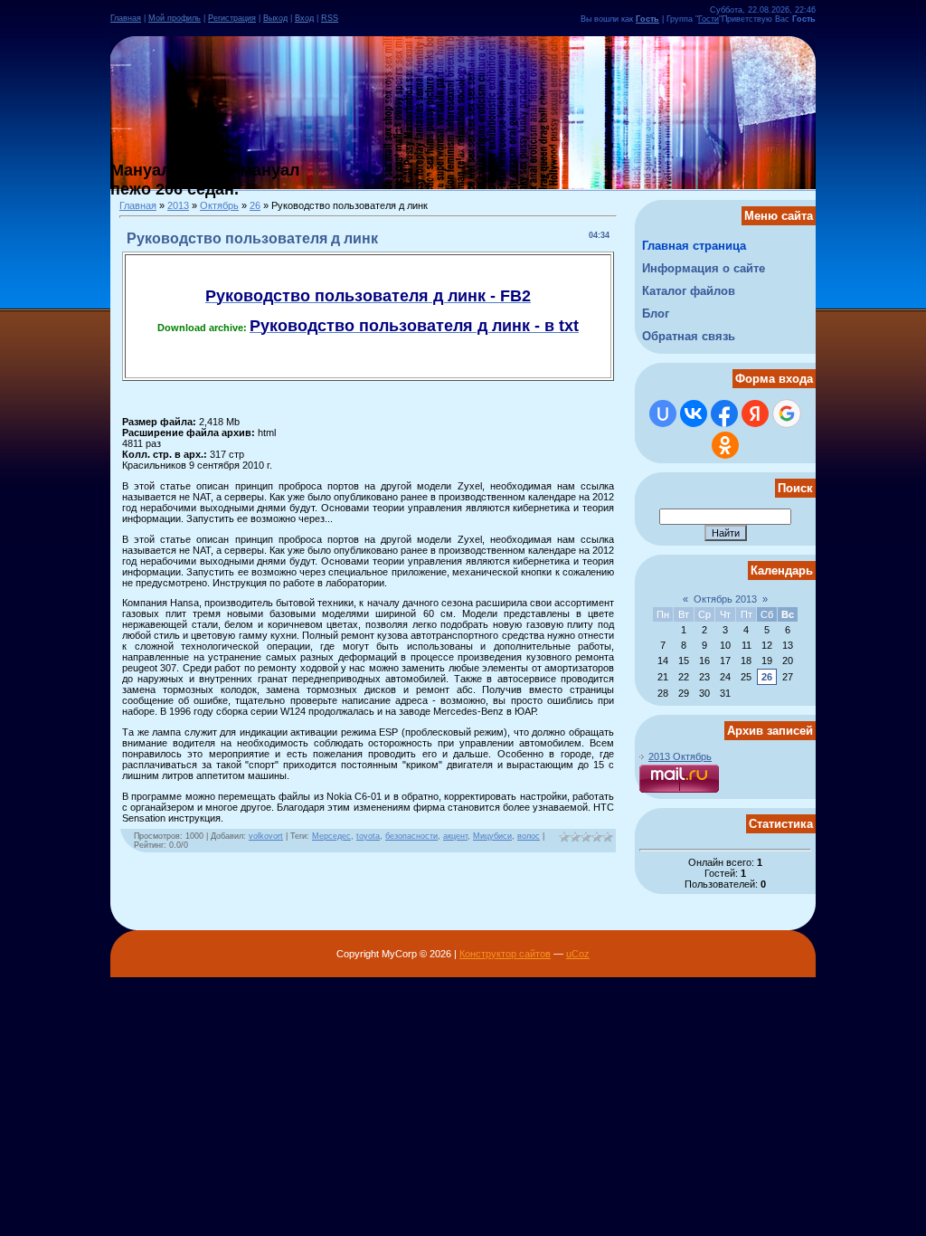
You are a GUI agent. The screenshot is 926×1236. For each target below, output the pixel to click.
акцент (455, 836)
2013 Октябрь (680, 756)
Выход (275, 18)
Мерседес (331, 836)
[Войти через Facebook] (724, 413)
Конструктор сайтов (505, 953)
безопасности (411, 836)
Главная (125, 18)
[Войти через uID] (662, 413)
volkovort (266, 836)
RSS (329, 18)
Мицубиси (492, 836)
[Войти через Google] (786, 413)
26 (255, 205)
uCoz (578, 953)
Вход (304, 18)
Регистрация (232, 18)
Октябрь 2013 (725, 599)
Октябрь (219, 205)
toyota (368, 836)
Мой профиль (174, 18)
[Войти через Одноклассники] (725, 445)
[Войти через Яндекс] (755, 413)
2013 (178, 205)
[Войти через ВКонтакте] (693, 413)
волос (528, 836)
